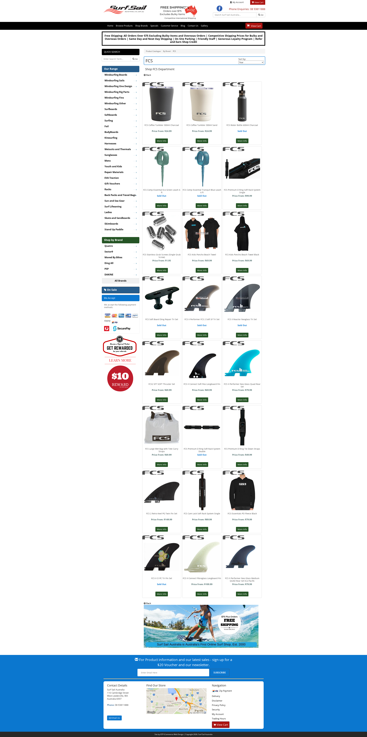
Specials (154, 25)
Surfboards (111, 109)
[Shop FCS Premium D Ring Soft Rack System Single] (242, 160)
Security (216, 709)
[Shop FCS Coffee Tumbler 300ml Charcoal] (161, 103)
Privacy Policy (219, 705)
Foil (107, 126)
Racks (108, 189)
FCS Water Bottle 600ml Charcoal (242, 125)
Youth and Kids (113, 166)
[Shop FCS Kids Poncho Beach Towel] (202, 230)
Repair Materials (114, 172)
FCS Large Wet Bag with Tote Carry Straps (161, 450)
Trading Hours (219, 718)
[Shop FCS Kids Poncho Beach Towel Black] (242, 233)
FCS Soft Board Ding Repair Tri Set (161, 319)
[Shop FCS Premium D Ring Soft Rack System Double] (202, 411)
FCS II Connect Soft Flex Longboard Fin (202, 384)
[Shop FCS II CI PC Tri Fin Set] (162, 553)
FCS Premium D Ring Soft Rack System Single (242, 191)
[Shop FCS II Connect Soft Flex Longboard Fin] (202, 362)
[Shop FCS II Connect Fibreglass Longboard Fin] (202, 556)
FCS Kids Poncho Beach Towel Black (242, 254)
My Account (238, 2)
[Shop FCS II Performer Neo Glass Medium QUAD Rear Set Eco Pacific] (242, 551)
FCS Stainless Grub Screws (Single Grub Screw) (162, 256)
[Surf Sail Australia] (177, 701)
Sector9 (109, 251)
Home (110, 25)
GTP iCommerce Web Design (171, 734)
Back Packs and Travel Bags (120, 195)
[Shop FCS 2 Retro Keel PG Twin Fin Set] (162, 485)
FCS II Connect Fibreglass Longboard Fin (202, 578)
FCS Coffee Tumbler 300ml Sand (202, 125)
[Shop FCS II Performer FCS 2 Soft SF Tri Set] (202, 297)
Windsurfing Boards (116, 74)
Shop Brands (141, 25)
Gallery (204, 25)
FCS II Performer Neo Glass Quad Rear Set (242, 385)
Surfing (109, 120)
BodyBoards (111, 132)
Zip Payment (225, 690)
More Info (161, 140)
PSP (107, 269)
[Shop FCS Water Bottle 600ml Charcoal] (242, 103)
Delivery (216, 696)
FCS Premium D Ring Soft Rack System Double (202, 450)
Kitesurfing (111, 137)
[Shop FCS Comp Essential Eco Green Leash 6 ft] (161, 168)
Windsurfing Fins (114, 97)
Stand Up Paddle (114, 229)
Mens (108, 160)
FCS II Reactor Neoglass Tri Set (242, 319)
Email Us (115, 718)
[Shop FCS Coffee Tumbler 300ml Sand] (202, 103)
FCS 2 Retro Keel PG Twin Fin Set (161, 513)
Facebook (219, 8)
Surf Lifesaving (113, 206)
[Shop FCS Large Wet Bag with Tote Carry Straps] (162, 427)
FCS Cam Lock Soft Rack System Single (202, 513)
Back (148, 75)
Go (261, 14)
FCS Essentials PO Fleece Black (242, 513)
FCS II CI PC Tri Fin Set (161, 578)
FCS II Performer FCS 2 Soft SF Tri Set (202, 319)
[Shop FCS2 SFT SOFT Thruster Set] (162, 357)
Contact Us (193, 25)
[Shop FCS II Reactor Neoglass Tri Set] (242, 297)
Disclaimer (217, 700)
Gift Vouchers (112, 183)
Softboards (111, 115)
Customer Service (169, 25)
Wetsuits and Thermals (118, 149)
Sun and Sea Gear (115, 201)
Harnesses (110, 143)
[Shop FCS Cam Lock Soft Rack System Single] (202, 492)
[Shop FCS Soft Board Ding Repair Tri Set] (162, 297)
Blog (183, 25)
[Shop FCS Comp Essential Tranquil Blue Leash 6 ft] (202, 168)
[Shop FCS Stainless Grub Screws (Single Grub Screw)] (162, 233)
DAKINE (109, 274)
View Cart (256, 25)
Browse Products (124, 25)
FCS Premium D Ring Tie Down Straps (242, 448)
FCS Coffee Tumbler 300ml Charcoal (162, 125)
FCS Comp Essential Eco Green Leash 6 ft (161, 191)
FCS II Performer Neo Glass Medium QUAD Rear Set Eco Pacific (242, 579)
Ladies (108, 212)
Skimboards (111, 223)
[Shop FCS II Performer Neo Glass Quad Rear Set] (242, 358)
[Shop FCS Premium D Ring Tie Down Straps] (242, 427)
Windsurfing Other (115, 103)
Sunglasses (111, 155)
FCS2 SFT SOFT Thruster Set (162, 384)
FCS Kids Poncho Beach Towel (202, 254)
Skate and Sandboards (117, 218)
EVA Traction (112, 178)
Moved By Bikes (113, 257)
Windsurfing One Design (118, 86)
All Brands (120, 280)
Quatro (109, 246)
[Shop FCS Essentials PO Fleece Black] (242, 492)
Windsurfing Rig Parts (117, 92)
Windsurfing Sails (114, 80)
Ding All (109, 263)
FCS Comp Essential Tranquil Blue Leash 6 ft (202, 191)
